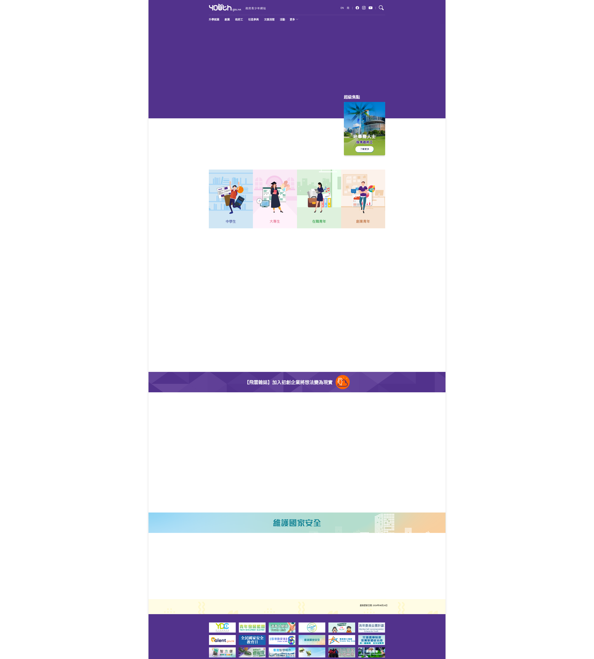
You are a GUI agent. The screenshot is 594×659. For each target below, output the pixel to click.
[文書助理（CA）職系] (369, 315)
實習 (216, 251)
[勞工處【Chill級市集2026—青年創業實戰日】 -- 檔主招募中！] (317, 415)
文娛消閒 (269, 19)
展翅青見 (253, 251)
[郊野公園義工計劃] (317, 483)
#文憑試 (331, 57)
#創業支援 (354, 429)
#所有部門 (325, 299)
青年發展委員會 (233, 251)
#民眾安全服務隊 (261, 497)
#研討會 (363, 463)
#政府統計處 (323, 145)
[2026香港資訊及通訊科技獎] (229, 449)
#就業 (260, 145)
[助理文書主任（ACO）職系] (369, 286)
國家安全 (281, 251)
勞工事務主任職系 (223, 338)
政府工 (239, 19)
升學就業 (214, 19)
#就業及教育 (308, 145)
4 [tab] (334, 85)
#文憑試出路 (271, 145)
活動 (282, 19)
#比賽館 (256, 430)
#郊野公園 (354, 494)
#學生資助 (320, 57)
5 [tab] (340, 85)
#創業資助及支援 (349, 463)
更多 (292, 19)
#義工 (344, 494)
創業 (227, 19)
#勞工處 (224, 351)
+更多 (307, 270)
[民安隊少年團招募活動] (229, 483)
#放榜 (339, 57)
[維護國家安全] (297, 523)
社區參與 (253, 19)
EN (342, 8)
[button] (357, 8)
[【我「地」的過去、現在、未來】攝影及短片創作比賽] (229, 415)
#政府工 (214, 351)
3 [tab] (328, 85)
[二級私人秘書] (369, 344)
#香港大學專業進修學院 (314, 148)
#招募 (274, 497)
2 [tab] (323, 85)
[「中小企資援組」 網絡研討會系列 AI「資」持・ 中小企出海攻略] (317, 449)
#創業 (344, 429)
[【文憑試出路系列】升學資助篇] (259, 58)
